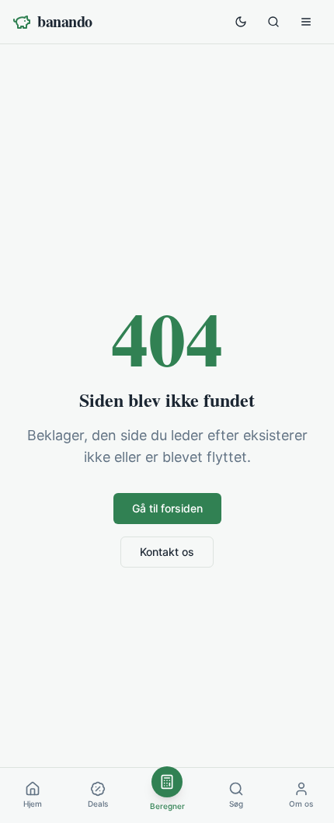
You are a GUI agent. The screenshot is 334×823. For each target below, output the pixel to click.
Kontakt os (167, 551)
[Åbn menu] (306, 21)
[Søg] (273, 21)
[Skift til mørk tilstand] (240, 21)
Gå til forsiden (167, 508)
